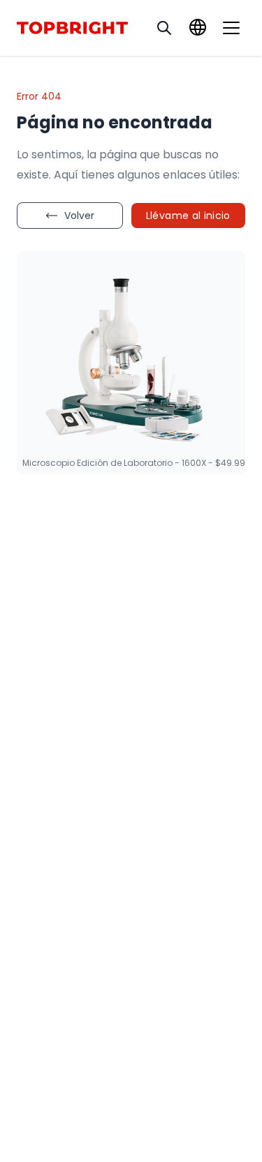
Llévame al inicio (188, 215)
